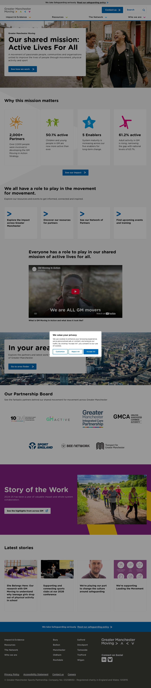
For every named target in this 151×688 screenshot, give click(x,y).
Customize (60, 352)
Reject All (76, 352)
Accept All (91, 352)
